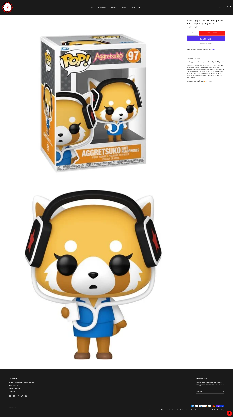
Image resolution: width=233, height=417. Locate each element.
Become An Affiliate (14, 388)
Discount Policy (185, 410)
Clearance (124, 7)
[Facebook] (10, 395)
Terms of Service (212, 410)
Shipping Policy (194, 410)
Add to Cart (212, 33)
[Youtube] (14, 395)
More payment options (206, 43)
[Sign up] (223, 391)
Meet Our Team (136, 7)
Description (190, 58)
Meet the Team (155, 410)
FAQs (162, 410)
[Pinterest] (26, 395)
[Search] (224, 7)
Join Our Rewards (168, 410)
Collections (113, 7)
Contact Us (148, 410)
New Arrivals (102, 7)
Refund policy (203, 410)
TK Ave (14, 407)
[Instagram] (18, 395)
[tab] (191, 58)
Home (92, 7)
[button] (206, 81)
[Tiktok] (22, 395)
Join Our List (177, 410)
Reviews (197, 58)
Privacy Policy (220, 410)
